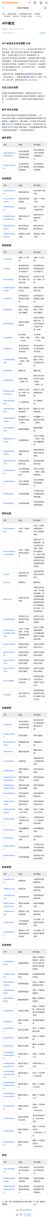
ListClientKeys (9, 1118)
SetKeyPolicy (8, 493)
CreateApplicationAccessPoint (9, 1055)
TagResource (8, 922)
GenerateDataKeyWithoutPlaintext (9, 633)
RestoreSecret (9, 829)
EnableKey (7, 298)
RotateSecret (8, 838)
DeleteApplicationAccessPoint (9, 1096)
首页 (3, 14)
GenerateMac (8, 680)
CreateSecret (8, 761)
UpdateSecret (8, 770)
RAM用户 (10, 124)
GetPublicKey (8, 323)
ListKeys (6, 268)
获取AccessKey (30, 80)
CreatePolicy (8, 1010)
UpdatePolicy (8, 1037)
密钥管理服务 (12, 14)
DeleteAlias (7, 370)
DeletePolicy (8, 1045)
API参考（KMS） (27, 16)
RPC (44, 49)
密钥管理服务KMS (25, 14)
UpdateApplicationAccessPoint (9, 1085)
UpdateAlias (8, 380)
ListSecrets (7, 724)
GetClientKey (8, 1131)
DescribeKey (8, 279)
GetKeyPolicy (8, 503)
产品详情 (42, 33)
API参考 (7, 16)
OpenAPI (16, 16)
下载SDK (22, 55)
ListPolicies (7, 1021)
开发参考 (37, 14)
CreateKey (7, 259)
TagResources (9, 888)
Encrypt (6, 574)
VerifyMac (7, 694)
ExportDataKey (9, 619)
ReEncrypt (7, 599)
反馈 (28, 1215)
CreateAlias (8, 337)
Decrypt (6, 582)
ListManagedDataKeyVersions (9, 1189)
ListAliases (7, 348)
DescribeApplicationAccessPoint (9, 1074)
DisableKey (7, 309)
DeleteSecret (8, 751)
